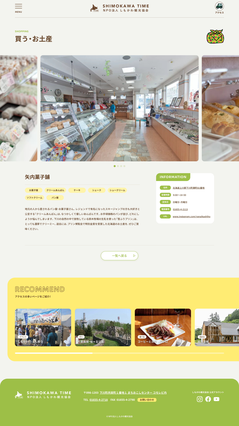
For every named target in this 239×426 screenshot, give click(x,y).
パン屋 (55, 197)
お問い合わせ (147, 399)
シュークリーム (117, 190)
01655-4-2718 (99, 400)
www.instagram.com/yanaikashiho (191, 216)
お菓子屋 (33, 190)
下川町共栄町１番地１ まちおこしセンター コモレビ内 (133, 392)
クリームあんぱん (55, 190)
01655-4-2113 (180, 209)
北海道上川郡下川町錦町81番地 (189, 187)
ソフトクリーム (34, 197)
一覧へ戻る (119, 255)
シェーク (96, 190)
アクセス (219, 12)
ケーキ (77, 190)
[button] (115, 166)
